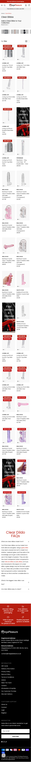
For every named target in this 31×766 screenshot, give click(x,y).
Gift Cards (4, 666)
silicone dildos (9, 562)
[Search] (5, 5)
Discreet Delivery (6, 694)
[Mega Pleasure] (15, 5)
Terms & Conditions (7, 677)
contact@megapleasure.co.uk (11, 654)
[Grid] (26, 41)
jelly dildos (19, 562)
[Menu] (2, 5)
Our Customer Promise (8, 691)
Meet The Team (6, 683)
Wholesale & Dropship (8, 688)
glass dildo (25, 548)
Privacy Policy (5, 672)
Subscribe (15, 736)
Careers (4, 686)
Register (4, 713)
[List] (29, 41)
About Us (4, 704)
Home (2, 13)
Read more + (4, 25)
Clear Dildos (8, 13)
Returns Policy (5, 674)
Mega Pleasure (24, 756)
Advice (3, 680)
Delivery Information (8, 669)
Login (3, 710)
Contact (4, 707)
